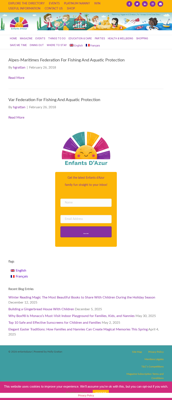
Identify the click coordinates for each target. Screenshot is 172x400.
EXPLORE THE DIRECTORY (26, 3)
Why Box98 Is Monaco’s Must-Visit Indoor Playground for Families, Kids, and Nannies (71, 316)
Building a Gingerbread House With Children (41, 309)
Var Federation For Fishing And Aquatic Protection (54, 100)
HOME (13, 38)
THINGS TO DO (57, 38)
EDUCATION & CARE (80, 38)
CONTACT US (54, 8)
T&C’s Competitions (152, 366)
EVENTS (54, 3)
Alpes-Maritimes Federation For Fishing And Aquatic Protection (66, 60)
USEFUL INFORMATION (24, 8)
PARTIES (100, 38)
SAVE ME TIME (18, 45)
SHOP (71, 8)
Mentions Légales (154, 359)
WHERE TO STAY (57, 45)
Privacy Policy (156, 352)
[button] (86, 231)
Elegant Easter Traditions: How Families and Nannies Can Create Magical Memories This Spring (78, 329)
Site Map (137, 352)
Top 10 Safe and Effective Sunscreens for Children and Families (54, 322)
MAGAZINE (26, 38)
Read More (16, 77)
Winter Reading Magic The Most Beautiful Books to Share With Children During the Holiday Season (81, 297)
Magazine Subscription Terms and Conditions (145, 376)
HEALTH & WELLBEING (120, 38)
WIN (97, 3)
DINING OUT (37, 45)
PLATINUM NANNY (77, 3)
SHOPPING (142, 38)
